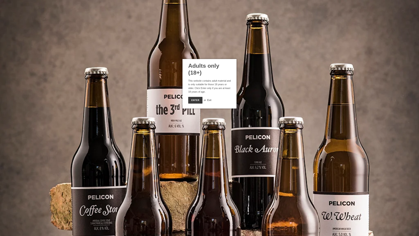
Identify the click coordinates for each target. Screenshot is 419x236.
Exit (209, 100)
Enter (195, 100)
